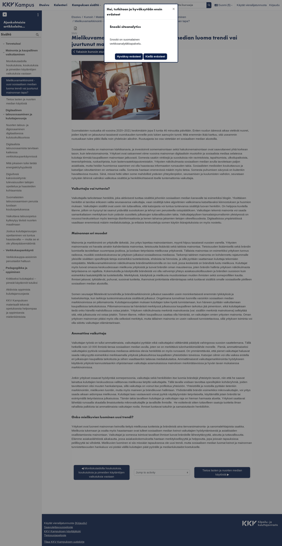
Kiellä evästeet (155, 56)
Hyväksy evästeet (129, 56)
